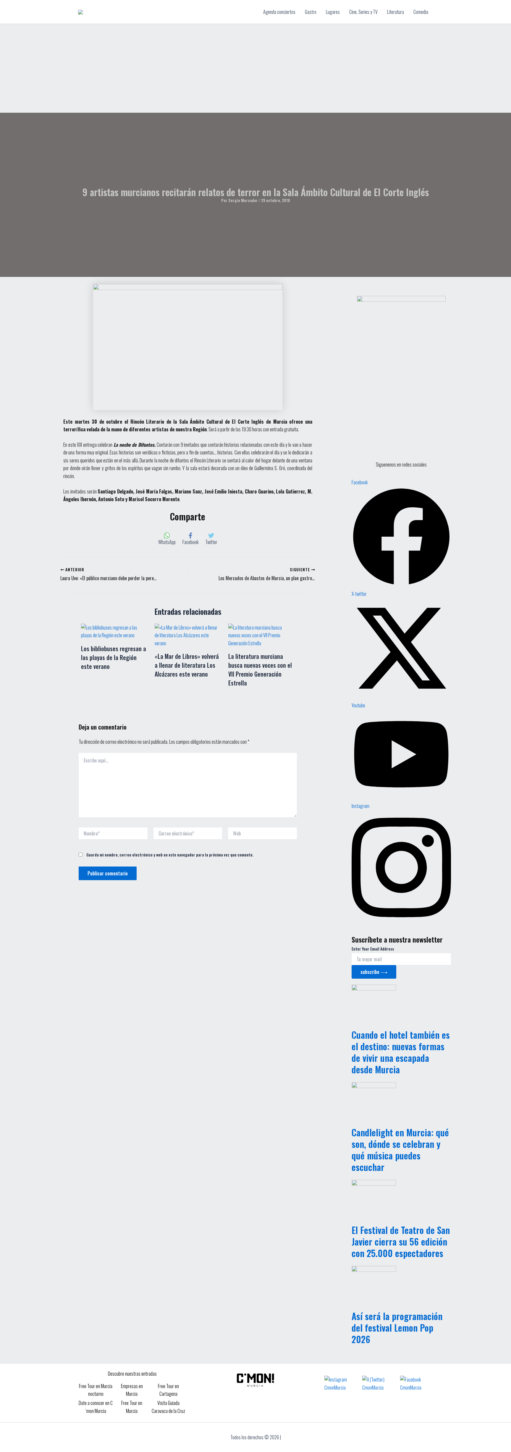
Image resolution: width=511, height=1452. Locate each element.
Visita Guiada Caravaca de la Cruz (168, 1406)
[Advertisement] (255, 68)
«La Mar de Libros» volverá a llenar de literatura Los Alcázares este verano (187, 665)
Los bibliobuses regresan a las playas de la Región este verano (113, 657)
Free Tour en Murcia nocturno (95, 1389)
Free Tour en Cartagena (168, 1389)
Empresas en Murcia (132, 1389)
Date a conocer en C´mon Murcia (96, 1406)
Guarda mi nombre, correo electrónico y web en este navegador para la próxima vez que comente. (169, 854)
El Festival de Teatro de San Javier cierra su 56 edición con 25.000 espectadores (401, 1241)
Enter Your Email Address (373, 949)
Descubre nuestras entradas (132, 1373)
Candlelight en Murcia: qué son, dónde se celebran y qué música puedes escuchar (400, 1150)
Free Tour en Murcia (131, 1406)
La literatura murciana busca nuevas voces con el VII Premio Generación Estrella (260, 669)
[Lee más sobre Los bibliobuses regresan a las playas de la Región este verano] (114, 630)
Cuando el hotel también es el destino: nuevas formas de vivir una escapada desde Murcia (401, 1052)
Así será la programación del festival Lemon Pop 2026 (397, 1327)
